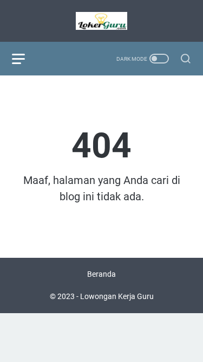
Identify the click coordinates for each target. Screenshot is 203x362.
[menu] (25, 59)
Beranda (101, 274)
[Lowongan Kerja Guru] (101, 21)
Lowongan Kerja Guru (117, 296)
